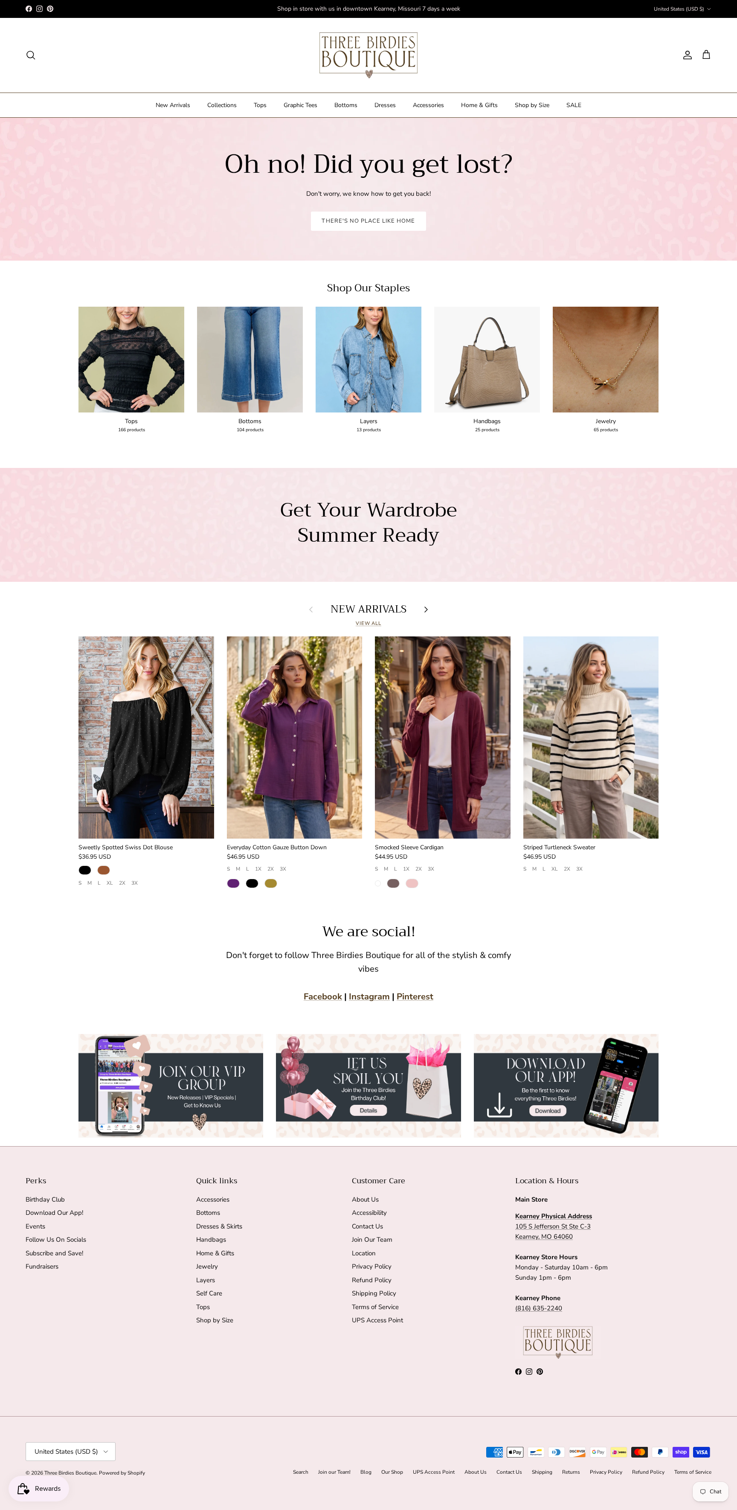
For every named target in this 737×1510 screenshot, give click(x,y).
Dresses (385, 105)
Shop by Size (532, 105)
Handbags (211, 1239)
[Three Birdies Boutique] (368, 55)
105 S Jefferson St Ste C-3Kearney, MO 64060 (553, 1226)
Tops (260, 105)
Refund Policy (372, 1280)
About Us (365, 1199)
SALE (573, 105)
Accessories (428, 105)
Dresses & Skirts (219, 1226)
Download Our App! (54, 1212)
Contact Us (367, 1226)
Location (364, 1253)
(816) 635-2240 (538, 1308)
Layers (205, 1280)
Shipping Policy (374, 1293)
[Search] (31, 55)
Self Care (209, 1293)
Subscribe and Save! (54, 1253)
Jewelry (207, 1266)
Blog (365, 1472)
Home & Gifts (479, 105)
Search (300, 1472)
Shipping (542, 1472)
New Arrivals (173, 105)
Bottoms (345, 105)
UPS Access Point (377, 1320)
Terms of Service (375, 1307)
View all (368, 623)
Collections (222, 105)
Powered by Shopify (122, 1472)
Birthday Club (45, 1199)
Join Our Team (372, 1239)
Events (35, 1226)
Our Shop (392, 1472)
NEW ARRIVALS (368, 609)
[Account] (686, 55)
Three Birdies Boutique (70, 1472)
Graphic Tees (300, 105)
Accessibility (369, 1212)
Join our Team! (334, 1472)
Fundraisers (42, 1266)
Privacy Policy (372, 1266)
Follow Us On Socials (56, 1239)
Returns (571, 1472)
